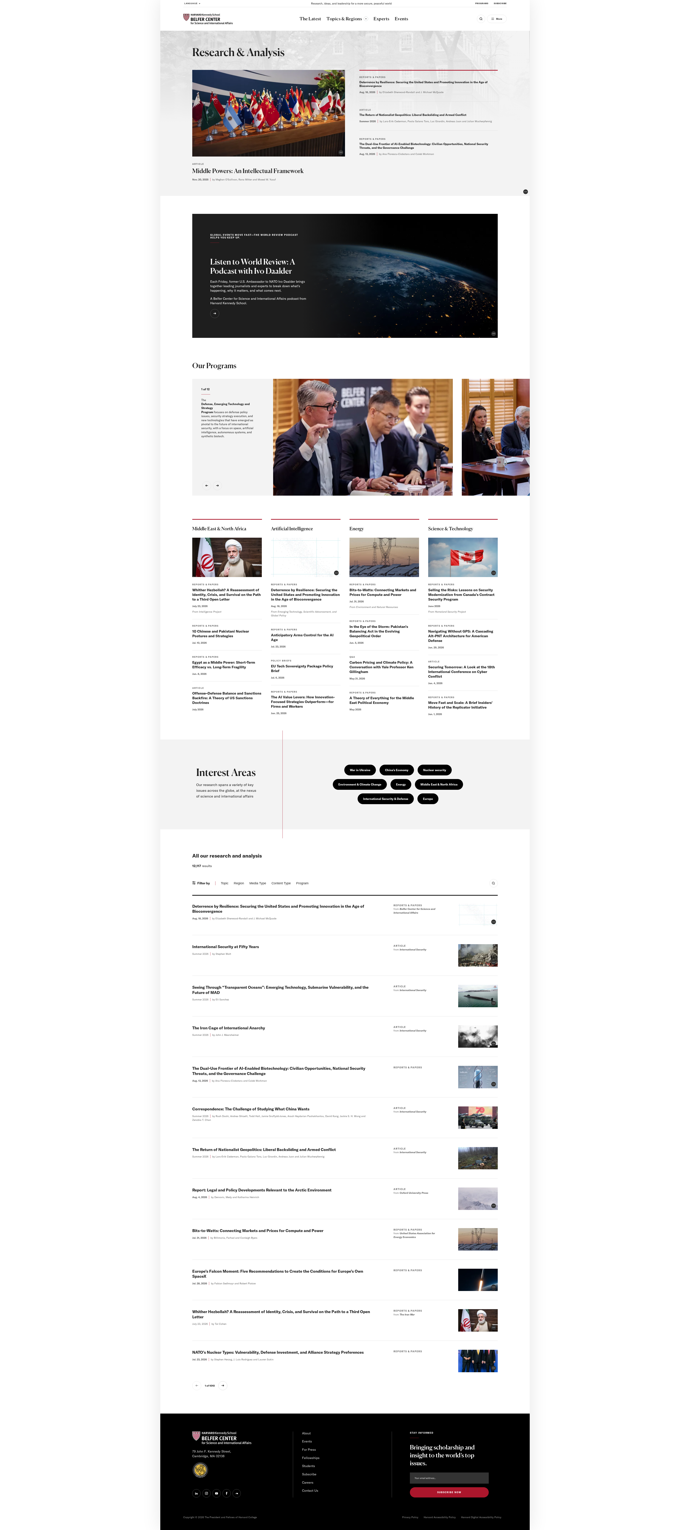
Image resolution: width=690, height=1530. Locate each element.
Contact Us (310, 1490)
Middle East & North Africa (438, 784)
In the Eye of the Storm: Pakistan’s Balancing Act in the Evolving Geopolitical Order (378, 631)
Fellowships (310, 1458)
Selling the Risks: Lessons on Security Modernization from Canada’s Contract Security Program (461, 594)
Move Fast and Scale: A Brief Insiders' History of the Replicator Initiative (460, 704)
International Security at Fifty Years (225, 946)
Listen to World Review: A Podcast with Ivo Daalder (252, 266)
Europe (428, 799)
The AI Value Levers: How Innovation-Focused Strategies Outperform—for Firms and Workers (303, 702)
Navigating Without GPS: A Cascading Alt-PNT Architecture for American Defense (460, 636)
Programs (481, 3)
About (306, 1433)
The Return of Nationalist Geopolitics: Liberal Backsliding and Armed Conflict (412, 115)
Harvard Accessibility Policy (440, 1517)
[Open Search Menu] (481, 19)
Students (308, 1466)
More (499, 18)
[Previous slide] (206, 485)
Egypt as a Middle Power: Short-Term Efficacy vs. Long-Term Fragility (223, 664)
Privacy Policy (410, 1517)
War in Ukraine (360, 770)
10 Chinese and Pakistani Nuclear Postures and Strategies (220, 633)
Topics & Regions (347, 18)
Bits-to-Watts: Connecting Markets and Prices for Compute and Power (382, 592)
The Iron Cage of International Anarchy (228, 1027)
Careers (307, 1482)
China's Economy (396, 770)
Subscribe (500, 3)
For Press (309, 1450)
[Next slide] (217, 485)
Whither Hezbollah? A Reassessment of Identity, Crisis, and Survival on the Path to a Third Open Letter (226, 594)
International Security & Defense (385, 799)
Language (190, 3)
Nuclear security (434, 770)
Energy (401, 784)
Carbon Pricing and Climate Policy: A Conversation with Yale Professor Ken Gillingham (381, 667)
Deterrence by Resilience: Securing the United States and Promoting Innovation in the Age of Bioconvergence (305, 594)
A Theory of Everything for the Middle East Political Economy (381, 700)
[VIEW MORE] (214, 313)
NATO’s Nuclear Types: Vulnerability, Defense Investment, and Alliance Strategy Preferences (278, 1352)
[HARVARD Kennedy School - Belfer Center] (208, 19)
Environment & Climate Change (359, 784)
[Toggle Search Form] (493, 883)
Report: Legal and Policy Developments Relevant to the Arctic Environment (262, 1190)
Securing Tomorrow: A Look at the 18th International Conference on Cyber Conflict (461, 672)
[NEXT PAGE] (222, 1385)
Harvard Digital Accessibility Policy (481, 1517)
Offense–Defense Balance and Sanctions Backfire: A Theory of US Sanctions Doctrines (226, 698)
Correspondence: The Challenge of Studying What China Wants (250, 1108)
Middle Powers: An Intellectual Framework (248, 170)
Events (307, 1441)
